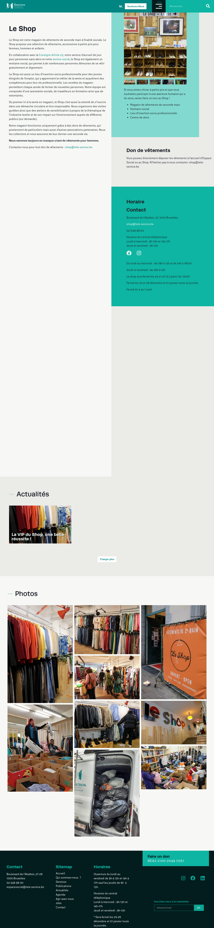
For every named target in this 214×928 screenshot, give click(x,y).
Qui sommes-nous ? (68, 877)
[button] (127, 42)
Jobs (59, 903)
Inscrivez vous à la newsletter (171, 900)
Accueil (60, 873)
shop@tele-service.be (78, 147)
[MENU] (159, 6)
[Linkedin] (202, 878)
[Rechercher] (208, 6)
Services (61, 882)
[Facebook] (129, 253)
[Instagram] (139, 253)
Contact (60, 907)
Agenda (60, 894)
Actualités (62, 890)
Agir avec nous (65, 899)
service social (61, 59)
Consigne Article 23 (51, 55)
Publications (63, 886)
